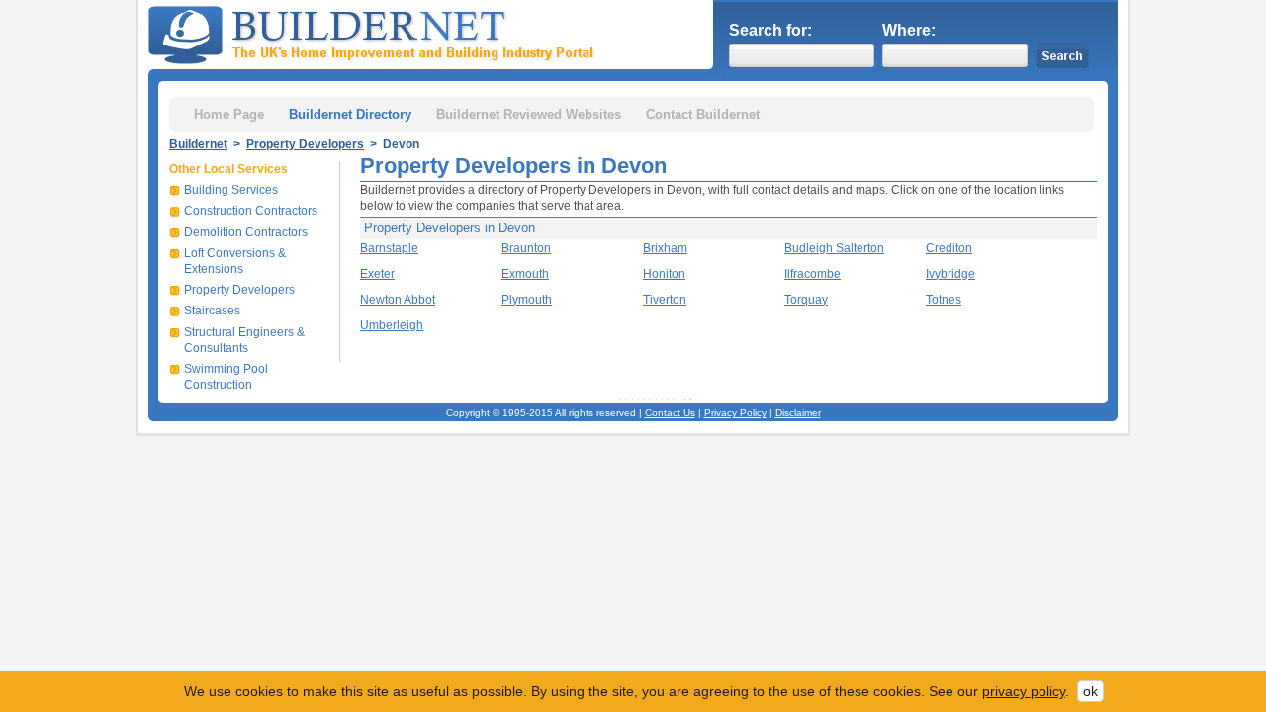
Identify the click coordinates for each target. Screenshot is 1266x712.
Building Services (231, 190)
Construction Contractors (250, 211)
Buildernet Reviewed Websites (528, 114)
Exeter (377, 274)
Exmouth (525, 274)
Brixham (665, 248)
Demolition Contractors (246, 232)
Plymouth (526, 300)
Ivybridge (950, 274)
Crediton (949, 248)
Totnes (943, 300)
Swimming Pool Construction (226, 377)
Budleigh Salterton (834, 248)
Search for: (770, 30)
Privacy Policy (735, 412)
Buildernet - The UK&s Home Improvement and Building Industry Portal (374, 32)
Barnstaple (389, 248)
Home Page (229, 114)
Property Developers (305, 144)
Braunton (526, 248)
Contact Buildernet (703, 114)
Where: (909, 30)
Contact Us (670, 412)
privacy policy (1023, 691)
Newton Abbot (397, 300)
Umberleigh (391, 325)
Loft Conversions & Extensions (235, 261)
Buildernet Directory (350, 114)
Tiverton (664, 300)
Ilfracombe (812, 274)
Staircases (212, 310)
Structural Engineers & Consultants (244, 340)
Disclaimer (798, 412)
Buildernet (198, 144)
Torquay (806, 300)
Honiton (664, 274)
